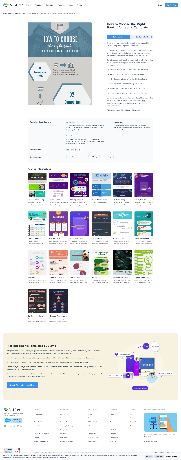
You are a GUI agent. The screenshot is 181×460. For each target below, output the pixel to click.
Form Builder (38, 422)
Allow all (149, 456)
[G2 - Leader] (16, 449)
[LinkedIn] (11, 426)
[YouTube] (5, 426)
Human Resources (66, 422)
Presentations (38, 414)
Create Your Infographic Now (22, 385)
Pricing (79, 5)
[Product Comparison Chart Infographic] (101, 185)
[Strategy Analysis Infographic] (79, 185)
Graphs (36, 437)
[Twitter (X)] (14, 426)
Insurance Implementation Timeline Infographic (37, 277)
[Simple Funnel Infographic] (79, 262)
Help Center (134, 418)
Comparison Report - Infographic (35, 238)
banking (71, 157)
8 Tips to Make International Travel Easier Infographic (120, 238)
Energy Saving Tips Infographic (141, 277)
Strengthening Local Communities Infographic (58, 277)
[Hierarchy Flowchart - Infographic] (58, 301)
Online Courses (93, 430)
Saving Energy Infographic (97, 277)
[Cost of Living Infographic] (101, 223)
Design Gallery (93, 437)
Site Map (174, 452)
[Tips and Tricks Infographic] (58, 223)
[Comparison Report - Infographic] (37, 223)
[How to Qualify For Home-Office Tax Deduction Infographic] (58, 185)
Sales (62, 418)
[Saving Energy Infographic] (101, 262)
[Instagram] (18, 426)
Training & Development (68, 426)
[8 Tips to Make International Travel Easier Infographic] (122, 223)
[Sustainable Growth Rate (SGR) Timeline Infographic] (143, 223)
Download (113, 426)
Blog (90, 414)
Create (28, 5)
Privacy (168, 452)
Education (63, 433)
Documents (38, 430)
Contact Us (133, 422)
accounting (107, 157)
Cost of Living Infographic (97, 238)
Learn (71, 5)
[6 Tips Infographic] (79, 223)
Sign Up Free (171, 5)
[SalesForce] (13, 420)
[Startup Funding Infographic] (122, 185)
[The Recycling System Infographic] (122, 262)
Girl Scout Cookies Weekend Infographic (36, 316)
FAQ (131, 414)
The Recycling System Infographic (121, 277)
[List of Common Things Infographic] (37, 185)
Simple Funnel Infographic (75, 277)
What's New (114, 430)
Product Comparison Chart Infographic (99, 200)
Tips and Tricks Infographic (54, 238)
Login (160, 5)
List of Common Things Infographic (36, 200)
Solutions (38, 5)
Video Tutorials (93, 422)
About (112, 414)
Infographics (38, 418)
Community (114, 437)
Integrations (92, 441)
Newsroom (114, 418)
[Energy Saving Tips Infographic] (143, 262)
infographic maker (132, 110)
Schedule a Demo (66, 441)
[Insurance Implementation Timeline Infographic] (37, 262)
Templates (49, 5)
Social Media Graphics (41, 433)
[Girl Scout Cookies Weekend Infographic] (37, 301)
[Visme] (13, 5)
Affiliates (113, 441)
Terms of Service (158, 452)
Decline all (159, 456)
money (94, 157)
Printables (37, 426)
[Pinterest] (21, 426)
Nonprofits (64, 430)
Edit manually (118, 37)
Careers (112, 422)
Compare (113, 433)
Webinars (91, 418)
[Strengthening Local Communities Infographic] (58, 262)
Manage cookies (171, 456)
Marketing (63, 414)
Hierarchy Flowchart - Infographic (57, 316)
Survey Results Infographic (140, 200)
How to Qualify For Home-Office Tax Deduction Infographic (57, 200)
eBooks (90, 426)
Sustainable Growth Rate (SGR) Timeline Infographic (143, 238)
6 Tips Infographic (77, 238)
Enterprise (63, 437)
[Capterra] (8, 449)
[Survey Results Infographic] (143, 185)
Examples (61, 5)
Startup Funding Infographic (119, 200)
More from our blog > (151, 441)
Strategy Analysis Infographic (76, 200)
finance (83, 157)
